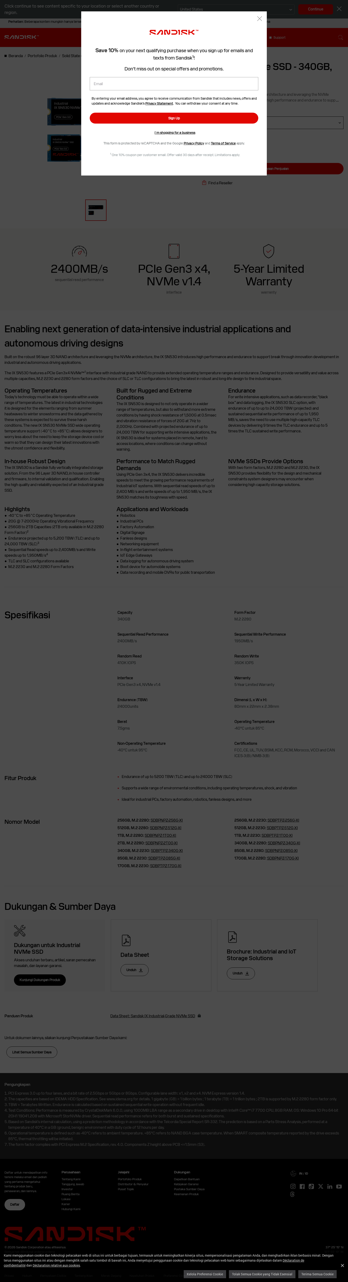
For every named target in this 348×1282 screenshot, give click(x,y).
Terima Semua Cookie (317, 1274)
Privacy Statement (159, 103)
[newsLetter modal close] (259, 19)
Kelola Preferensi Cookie (205, 1274)
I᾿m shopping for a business (175, 132)
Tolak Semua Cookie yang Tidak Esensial (262, 1274)
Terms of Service (223, 143)
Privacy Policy (194, 143)
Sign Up (174, 118)
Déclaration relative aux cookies (56, 1265)
